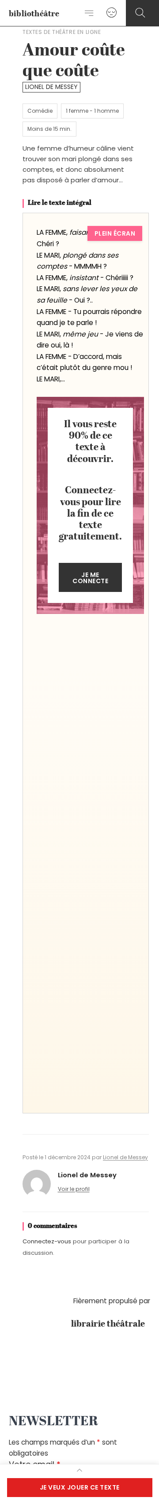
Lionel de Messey (51, 86)
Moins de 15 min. (49, 129)
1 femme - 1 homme (92, 111)
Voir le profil (74, 1189)
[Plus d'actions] (79, 1469)
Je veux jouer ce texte (80, 1487)
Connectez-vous (47, 1241)
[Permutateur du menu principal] (89, 13)
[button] (140, 12)
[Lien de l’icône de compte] (111, 12)
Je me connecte (90, 577)
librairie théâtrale (110, 1324)
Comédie (40, 111)
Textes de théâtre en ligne (62, 32)
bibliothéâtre (34, 14)
